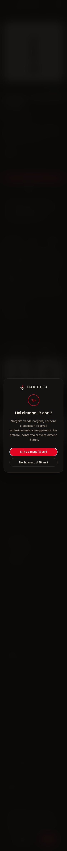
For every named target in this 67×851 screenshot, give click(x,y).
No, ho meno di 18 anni (33, 462)
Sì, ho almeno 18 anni (33, 451)
